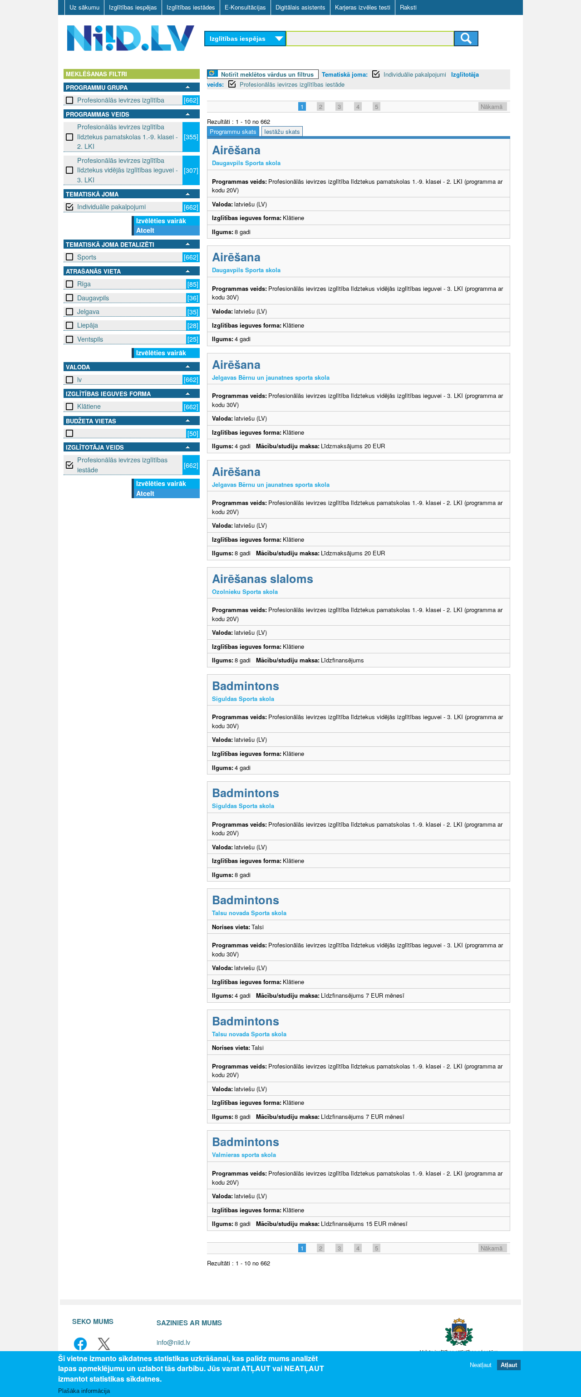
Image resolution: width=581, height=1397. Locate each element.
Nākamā (491, 106)
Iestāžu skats (282, 131)
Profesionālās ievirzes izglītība (120, 99)
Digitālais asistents (300, 7)
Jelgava (88, 311)
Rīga (84, 283)
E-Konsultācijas (245, 7)
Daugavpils (93, 297)
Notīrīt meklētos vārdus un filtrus (267, 74)
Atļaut (509, 1365)
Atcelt (145, 230)
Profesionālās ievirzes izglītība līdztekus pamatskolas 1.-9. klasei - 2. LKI (127, 136)
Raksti (408, 7)
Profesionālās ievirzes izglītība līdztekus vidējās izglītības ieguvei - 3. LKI (127, 170)
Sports (86, 256)
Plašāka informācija (84, 1390)
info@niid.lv (173, 1342)
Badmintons (245, 685)
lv (79, 379)
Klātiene (89, 406)
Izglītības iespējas (133, 7)
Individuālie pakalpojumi (111, 206)
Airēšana (236, 149)
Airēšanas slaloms (262, 578)
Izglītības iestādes (191, 7)
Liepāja (87, 324)
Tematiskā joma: (345, 74)
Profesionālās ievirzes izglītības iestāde (122, 464)
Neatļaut (481, 1365)
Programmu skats (233, 131)
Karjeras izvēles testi (362, 7)
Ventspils (90, 338)
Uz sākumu (84, 7)
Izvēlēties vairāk (161, 220)
